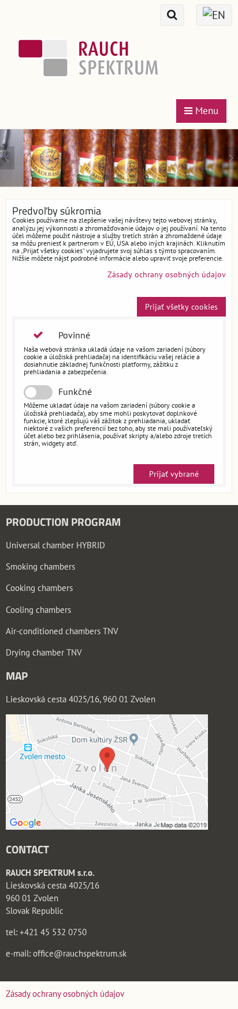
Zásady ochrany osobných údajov (166, 274)
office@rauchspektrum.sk (80, 953)
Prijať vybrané (174, 474)
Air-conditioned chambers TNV (62, 631)
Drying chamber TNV (44, 652)
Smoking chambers (40, 566)
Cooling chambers (38, 609)
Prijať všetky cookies (181, 307)
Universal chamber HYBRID (55, 545)
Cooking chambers (39, 587)
